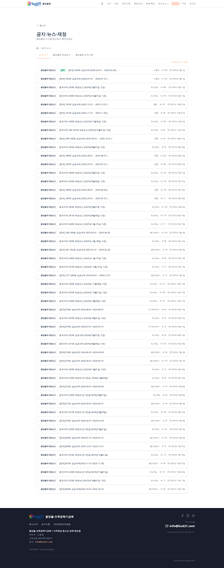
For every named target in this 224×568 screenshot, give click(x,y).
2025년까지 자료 (179, 61)
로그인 (193, 3)
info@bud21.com (44, 541)
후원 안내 (138, 3)
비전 (116, 3)
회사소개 (33, 524)
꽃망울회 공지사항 (84, 54)
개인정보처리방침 (62, 524)
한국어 (175, 3)
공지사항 (45, 524)
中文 (184, 3)
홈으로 (42, 25)
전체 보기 (43, 54)
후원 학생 (150, 3)
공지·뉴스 (162, 3)
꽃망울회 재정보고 (62, 54)
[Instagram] (187, 515)
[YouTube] (193, 515)
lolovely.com (189, 560)
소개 (109, 3)
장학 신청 (126, 3)
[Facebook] (182, 515)
